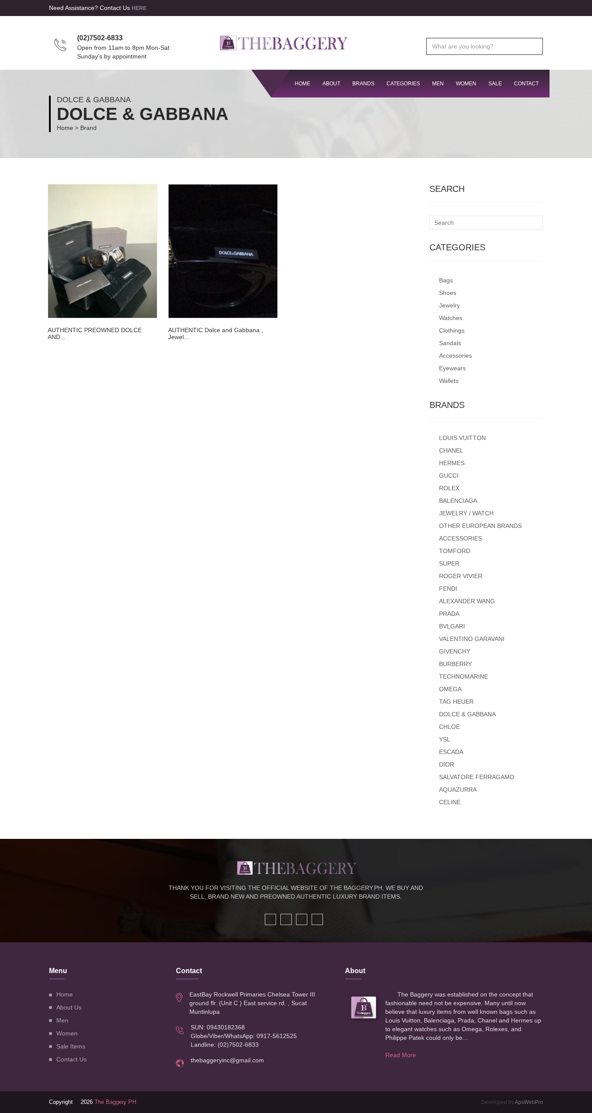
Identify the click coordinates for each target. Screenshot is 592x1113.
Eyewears (452, 368)
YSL (444, 739)
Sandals (450, 343)
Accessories (455, 355)
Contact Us (71, 1059)
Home (65, 127)
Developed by (512, 1102)
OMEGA (450, 689)
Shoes (447, 292)
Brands (363, 84)
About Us (68, 1007)
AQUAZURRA (458, 789)
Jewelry (449, 305)
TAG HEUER (456, 701)
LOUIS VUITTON (462, 437)
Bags (446, 280)
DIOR (446, 764)
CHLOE (449, 726)
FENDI (448, 588)
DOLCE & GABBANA (467, 714)
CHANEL (451, 450)
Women (466, 84)
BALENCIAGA (458, 500)
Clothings (452, 330)
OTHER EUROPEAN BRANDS (480, 525)
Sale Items (70, 1046)
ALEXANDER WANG (467, 601)
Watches (450, 317)
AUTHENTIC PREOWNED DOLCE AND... (95, 333)
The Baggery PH (115, 1102)
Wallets (449, 380)
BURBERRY (455, 663)
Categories (403, 84)
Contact (526, 84)
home (302, 84)
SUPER (449, 563)
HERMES (452, 462)
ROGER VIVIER (460, 576)
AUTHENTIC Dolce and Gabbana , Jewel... (215, 333)
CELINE (450, 802)
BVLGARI (452, 626)
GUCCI (449, 475)
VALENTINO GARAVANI (471, 638)
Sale (495, 84)
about (331, 84)
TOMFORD (454, 550)
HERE (139, 8)
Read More (400, 1055)
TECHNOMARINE (463, 676)
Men (438, 84)
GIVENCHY (454, 651)
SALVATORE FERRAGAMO (476, 776)
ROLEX (449, 488)
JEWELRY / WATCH (466, 513)
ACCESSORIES (460, 538)
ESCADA (451, 751)
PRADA (449, 613)
